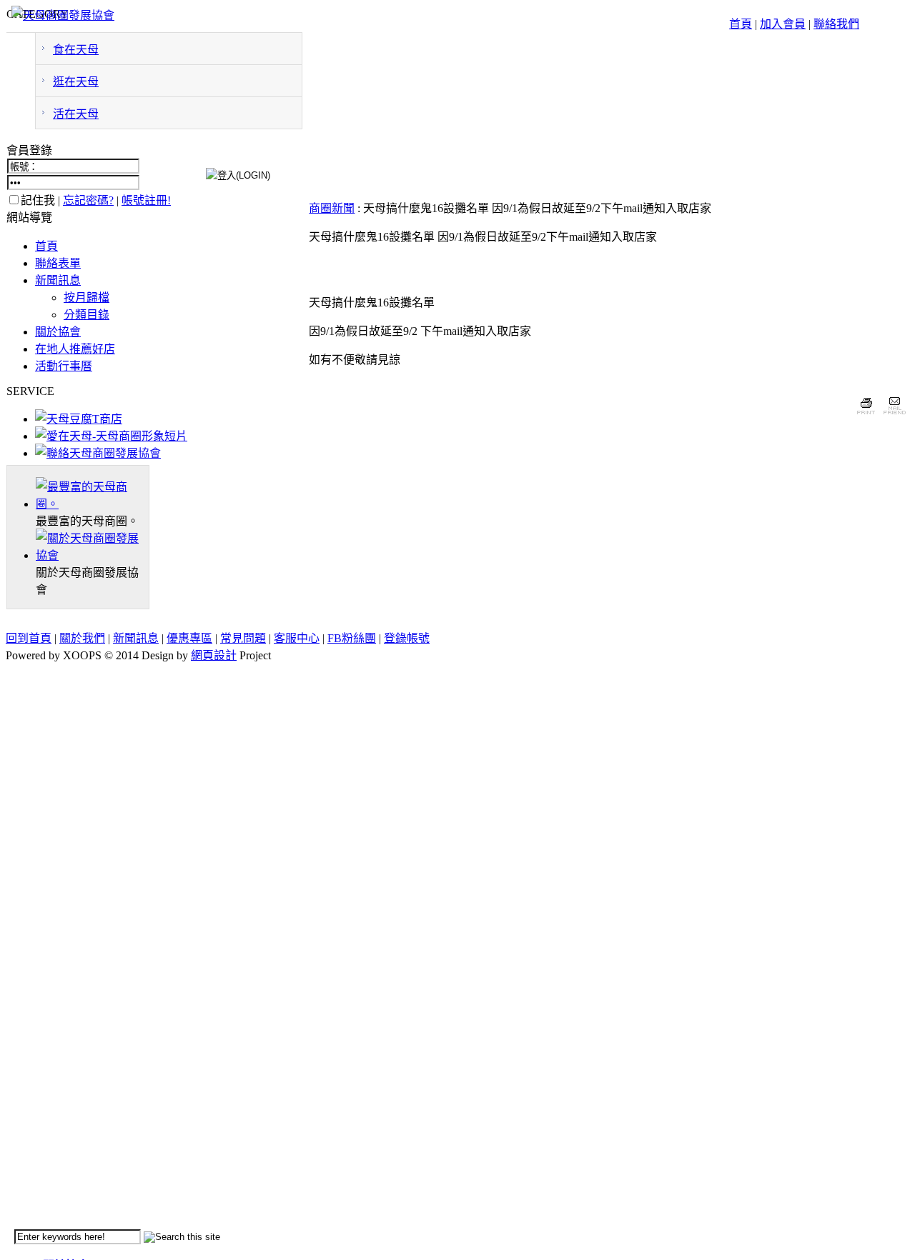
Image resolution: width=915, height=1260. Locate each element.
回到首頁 (28, 638)
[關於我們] (92, 555)
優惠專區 (189, 638)
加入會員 (783, 24)
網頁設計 (214, 655)
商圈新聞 (332, 208)
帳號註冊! (146, 200)
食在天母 (76, 50)
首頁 (740, 24)
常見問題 (243, 638)
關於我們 (82, 638)
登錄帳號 (407, 638)
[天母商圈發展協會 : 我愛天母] (62, 15)
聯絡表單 (58, 263)
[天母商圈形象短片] (111, 436)
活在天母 (76, 114)
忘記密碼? (88, 200)
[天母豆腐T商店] (78, 419)
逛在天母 (76, 82)
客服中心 (297, 638)
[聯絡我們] (98, 453)
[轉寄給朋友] (893, 416)
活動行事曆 (63, 366)
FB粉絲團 (351, 638)
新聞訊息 (58, 280)
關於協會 (58, 332)
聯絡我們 (836, 24)
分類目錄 (86, 315)
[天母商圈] (92, 504)
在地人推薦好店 (75, 349)
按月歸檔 (86, 297)
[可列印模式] (866, 416)
